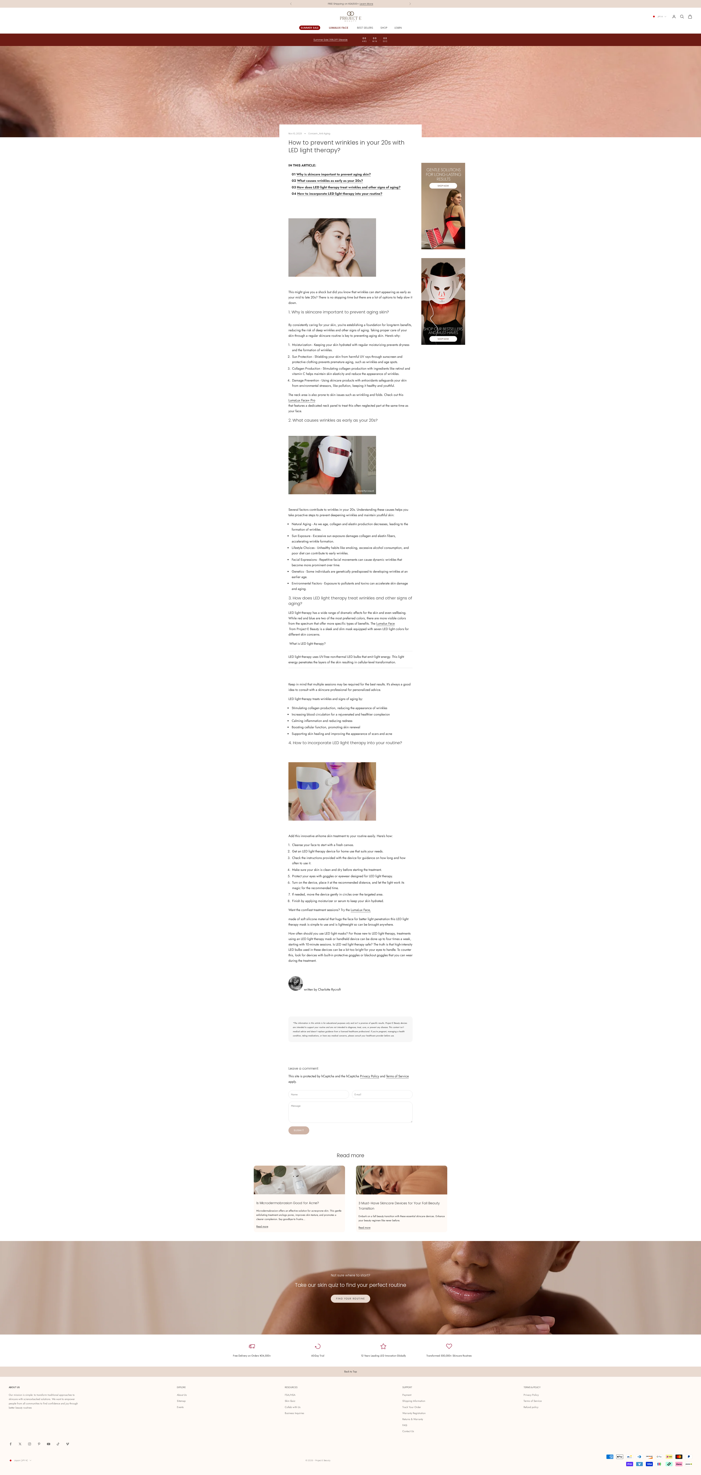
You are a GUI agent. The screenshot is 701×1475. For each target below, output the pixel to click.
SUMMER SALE (310, 28)
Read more (262, 1226)
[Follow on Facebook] (10, 1444)
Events (180, 1407)
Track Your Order (411, 1407)
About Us (182, 1395)
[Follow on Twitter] (20, 1444)
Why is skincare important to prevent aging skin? (333, 174)
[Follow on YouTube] (48, 1444)
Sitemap (181, 1401)
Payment (406, 1395)
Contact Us (408, 1431)
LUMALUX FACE (338, 28)
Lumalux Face (385, 623)
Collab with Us (292, 1407)
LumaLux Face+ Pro (301, 400)
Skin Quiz (290, 1401)
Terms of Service (397, 1076)
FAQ (404, 1425)
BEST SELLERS (365, 28)
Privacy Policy (369, 1076)
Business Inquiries (294, 1413)
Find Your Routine (350, 1298)
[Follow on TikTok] (58, 1444)
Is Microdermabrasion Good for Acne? (287, 1203)
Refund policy (531, 1407)
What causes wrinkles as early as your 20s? (330, 180)
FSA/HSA (290, 1395)
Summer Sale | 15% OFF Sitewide (350, 3)
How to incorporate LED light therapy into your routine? (339, 193)
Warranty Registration (414, 1413)
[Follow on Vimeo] (67, 1444)
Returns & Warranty (412, 1419)
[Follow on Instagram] (29, 1444)
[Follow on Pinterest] (39, 1444)
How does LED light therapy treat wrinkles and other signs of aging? (349, 187)
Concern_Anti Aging (319, 133)
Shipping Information (413, 1401)
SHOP (383, 28)
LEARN (398, 28)
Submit (299, 1130)
